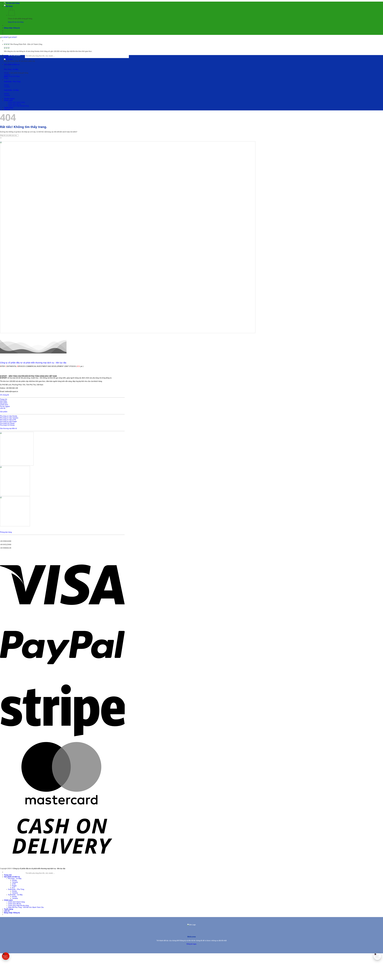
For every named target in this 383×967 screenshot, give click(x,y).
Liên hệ (7, 109)
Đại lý (6, 58)
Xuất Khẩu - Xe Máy (11, 90)
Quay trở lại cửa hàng (15, 22)
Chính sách (8, 100)
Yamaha (15, 882)
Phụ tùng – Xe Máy (14, 878)
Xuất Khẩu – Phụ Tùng (16, 889)
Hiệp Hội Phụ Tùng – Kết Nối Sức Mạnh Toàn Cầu (26, 907)
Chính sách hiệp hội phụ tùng (18, 106)
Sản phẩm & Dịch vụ (11, 64)
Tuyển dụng (8, 107)
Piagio (14, 886)
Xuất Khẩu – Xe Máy (15, 895)
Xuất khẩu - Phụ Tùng (12, 81)
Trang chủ (8, 875)
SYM (13, 884)
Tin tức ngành (9, 99)
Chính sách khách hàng (16, 102)
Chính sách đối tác (14, 104)
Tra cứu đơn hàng (12, 3)
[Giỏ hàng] (8, 6)
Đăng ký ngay (191, 944)
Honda (14, 880)
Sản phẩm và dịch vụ (12, 877)
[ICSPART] (8, 37)
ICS (13, 887)
